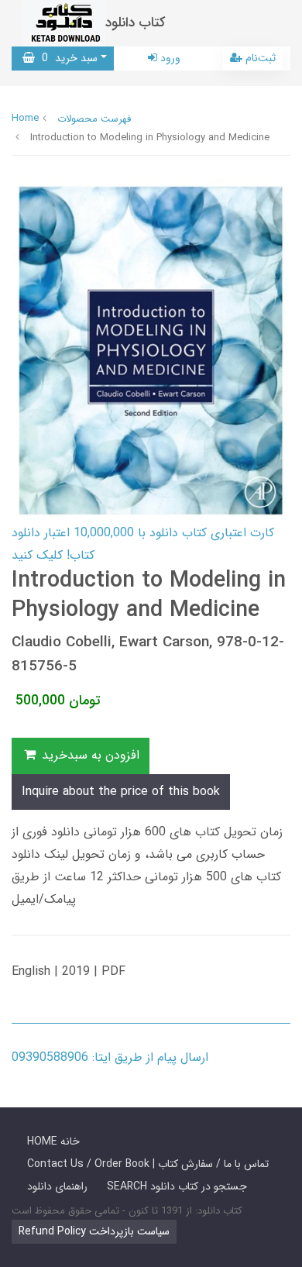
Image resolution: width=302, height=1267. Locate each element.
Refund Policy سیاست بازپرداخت (94, 1231)
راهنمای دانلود (57, 1186)
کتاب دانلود (135, 22)
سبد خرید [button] (66, 58)
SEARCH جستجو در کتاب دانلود (177, 1186)
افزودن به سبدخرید (88, 755)
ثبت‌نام (259, 58)
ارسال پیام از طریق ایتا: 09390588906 (110, 1057)
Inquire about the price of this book (121, 791)
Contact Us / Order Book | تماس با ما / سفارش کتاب (148, 1163)
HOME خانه (53, 1141)
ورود (168, 58)
